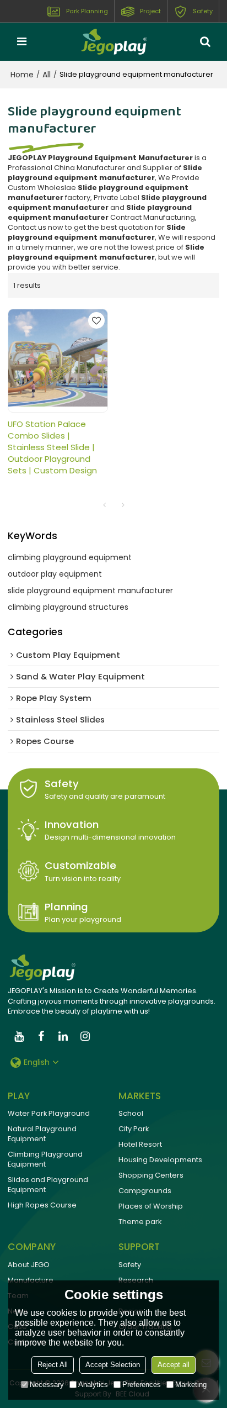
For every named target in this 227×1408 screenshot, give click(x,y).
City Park (133, 1128)
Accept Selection (112, 1364)
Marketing (191, 1384)
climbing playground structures (68, 607)
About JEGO (29, 1264)
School (130, 1113)
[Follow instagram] (85, 1036)
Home (22, 74)
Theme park (139, 1221)
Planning (66, 907)
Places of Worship (150, 1206)
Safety (203, 11)
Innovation (72, 824)
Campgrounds (144, 1190)
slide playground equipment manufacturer (90, 590)
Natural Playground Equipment (42, 1133)
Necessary (47, 1384)
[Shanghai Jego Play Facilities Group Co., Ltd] (113, 41)
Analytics (93, 1384)
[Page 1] (104, 505)
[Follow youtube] (19, 1036)
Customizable (80, 865)
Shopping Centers (150, 1175)
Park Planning (87, 11)
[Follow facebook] (41, 1036)
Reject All (52, 1364)
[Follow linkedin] (63, 1036)
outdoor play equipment (55, 573)
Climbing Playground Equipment (45, 1159)
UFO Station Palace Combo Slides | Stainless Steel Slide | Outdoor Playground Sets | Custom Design (52, 447)
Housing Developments (160, 1159)
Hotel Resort (140, 1144)
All (46, 74)
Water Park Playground (49, 1113)
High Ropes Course (42, 1205)
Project (150, 11)
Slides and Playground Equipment (48, 1184)
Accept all (174, 1364)
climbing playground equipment (70, 557)
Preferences (141, 1384)
